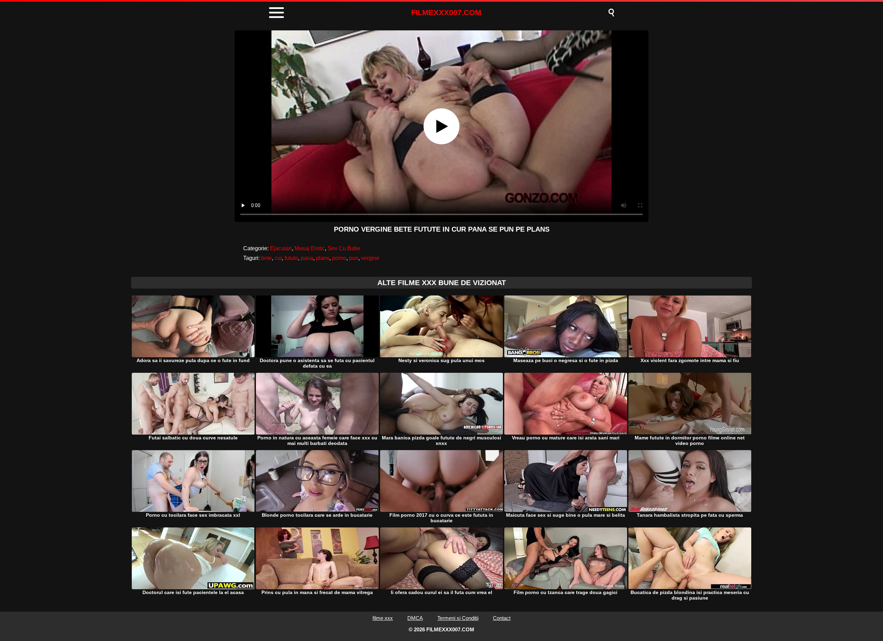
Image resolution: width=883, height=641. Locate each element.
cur (278, 258)
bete (266, 258)
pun (353, 258)
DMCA (415, 618)
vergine (370, 258)
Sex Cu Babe (344, 248)
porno (339, 258)
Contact (501, 618)
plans (322, 258)
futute (291, 258)
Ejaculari (281, 248)
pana (307, 258)
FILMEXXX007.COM (446, 12)
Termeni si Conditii (457, 618)
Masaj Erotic (310, 248)
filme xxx (383, 618)
